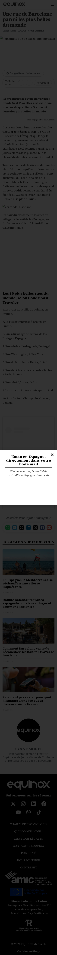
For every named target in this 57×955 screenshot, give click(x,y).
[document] (28, 477)
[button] (52, 454)
